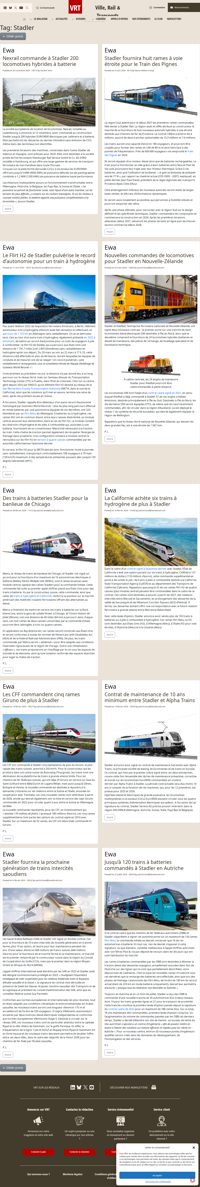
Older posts (13, 36)
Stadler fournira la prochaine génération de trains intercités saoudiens (38, 868)
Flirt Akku (29, 413)
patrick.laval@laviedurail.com (48, 267)
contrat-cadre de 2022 (121, 1009)
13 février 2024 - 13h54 (125, 706)
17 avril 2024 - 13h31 (22, 267)
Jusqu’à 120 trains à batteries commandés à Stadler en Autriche (144, 865)
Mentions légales (72, 1174)
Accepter (157, 1175)
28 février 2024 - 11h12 (23, 510)
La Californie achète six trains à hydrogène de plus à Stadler (141, 501)
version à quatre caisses (51, 439)
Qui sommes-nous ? (38, 1174)
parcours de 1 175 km (15, 333)
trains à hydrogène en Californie (32, 596)
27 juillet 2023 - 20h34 (124, 874)
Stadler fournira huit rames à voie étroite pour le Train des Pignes (144, 61)
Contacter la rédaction (79, 1152)
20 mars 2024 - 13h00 (124, 267)
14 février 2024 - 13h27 (23, 706)
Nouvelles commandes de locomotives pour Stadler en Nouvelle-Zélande (149, 258)
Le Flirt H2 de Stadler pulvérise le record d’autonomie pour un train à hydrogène (49, 258)
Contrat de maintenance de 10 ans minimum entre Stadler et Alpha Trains (150, 697)
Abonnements (181, 7)
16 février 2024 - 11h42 (125, 510)
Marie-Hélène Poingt (144, 70)
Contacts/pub (47, 7)
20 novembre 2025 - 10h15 (25, 70)
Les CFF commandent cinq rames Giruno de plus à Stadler (41, 697)
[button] (193, 1147)
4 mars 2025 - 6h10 (123, 70)
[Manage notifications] (192, 1180)
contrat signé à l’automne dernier (147, 568)
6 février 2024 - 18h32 (22, 880)
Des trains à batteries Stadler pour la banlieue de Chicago (45, 501)
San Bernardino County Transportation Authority (31, 388)
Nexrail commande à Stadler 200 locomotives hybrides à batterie (40, 61)
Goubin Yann (46, 70)
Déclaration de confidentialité (158, 1181)
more (8, 208)
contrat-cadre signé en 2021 (164, 393)
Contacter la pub (38, 1152)
